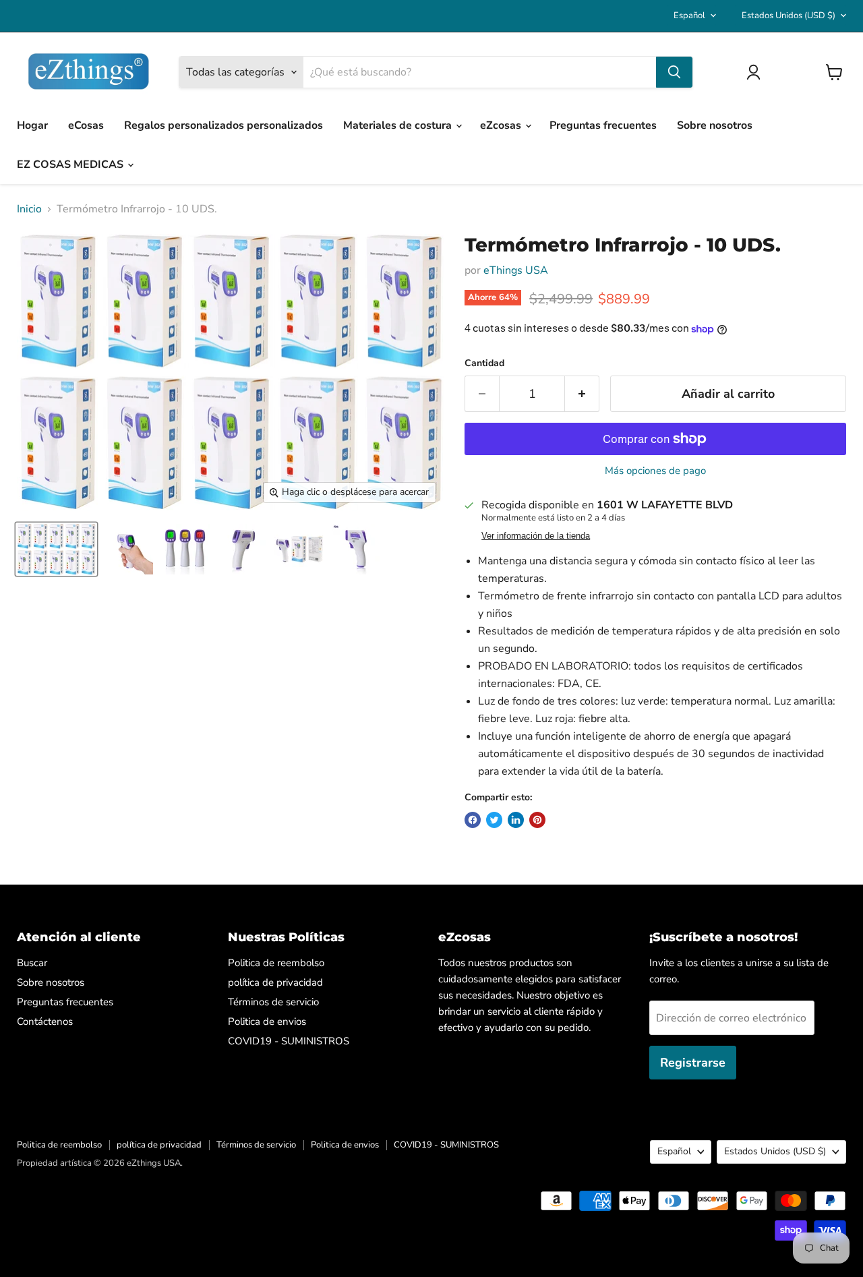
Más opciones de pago (655, 471)
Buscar (32, 963)
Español (689, 15)
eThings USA (515, 270)
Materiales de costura (398, 125)
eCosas (86, 125)
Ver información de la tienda (535, 536)
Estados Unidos (788, 15)
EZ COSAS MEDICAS (71, 164)
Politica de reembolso (276, 963)
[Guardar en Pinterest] (537, 820)
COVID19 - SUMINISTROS (288, 1041)
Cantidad (484, 363)
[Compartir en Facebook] (473, 820)
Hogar (32, 125)
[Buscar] (674, 72)
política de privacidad (275, 982)
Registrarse (692, 1063)
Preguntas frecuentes (603, 125)
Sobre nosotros (714, 125)
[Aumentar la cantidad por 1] (582, 394)
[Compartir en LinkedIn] (516, 820)
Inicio (29, 209)
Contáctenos (45, 1021)
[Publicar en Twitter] (494, 820)
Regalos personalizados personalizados (223, 125)
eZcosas (502, 125)
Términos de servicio (273, 1002)
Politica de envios (267, 1021)
